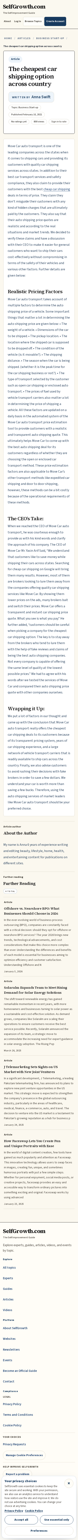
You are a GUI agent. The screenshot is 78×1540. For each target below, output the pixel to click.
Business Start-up (50, 38)
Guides (7, 1289)
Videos (7, 1310)
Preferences (39, 1531)
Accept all (21, 1520)
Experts (8, 1278)
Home (8, 38)
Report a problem (17, 1474)
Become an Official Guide (20, 1371)
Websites (9, 1339)
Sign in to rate (59, 121)
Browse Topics (33, 21)
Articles (24, 38)
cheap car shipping (56, 189)
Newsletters (11, 1350)
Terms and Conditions (18, 1415)
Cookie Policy (12, 1425)
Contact (8, 1381)
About (7, 21)
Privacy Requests (14, 1444)
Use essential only (56, 1520)
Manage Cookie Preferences (24, 1455)
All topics (9, 1268)
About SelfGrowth (15, 1328)
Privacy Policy (12, 1404)
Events (7, 1360)
